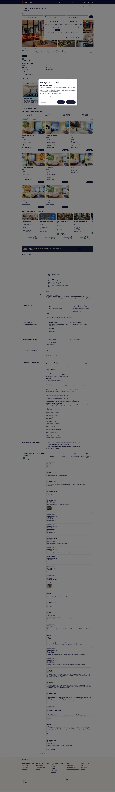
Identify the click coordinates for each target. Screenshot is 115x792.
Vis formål (43, 102)
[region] (57, 92)
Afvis (60, 102)
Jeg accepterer (71, 102)
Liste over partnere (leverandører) (46, 97)
